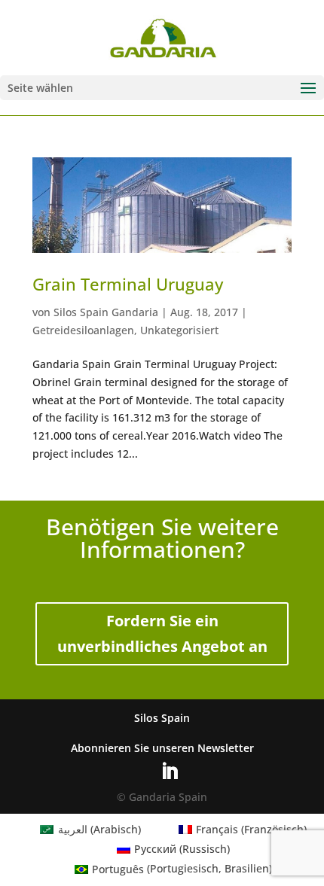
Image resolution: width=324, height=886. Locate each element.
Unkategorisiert (179, 330)
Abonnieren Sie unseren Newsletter (162, 748)
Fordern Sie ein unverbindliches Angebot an (162, 633)
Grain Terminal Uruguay (127, 283)
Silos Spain (162, 718)
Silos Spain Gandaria (105, 312)
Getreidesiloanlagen (83, 330)
